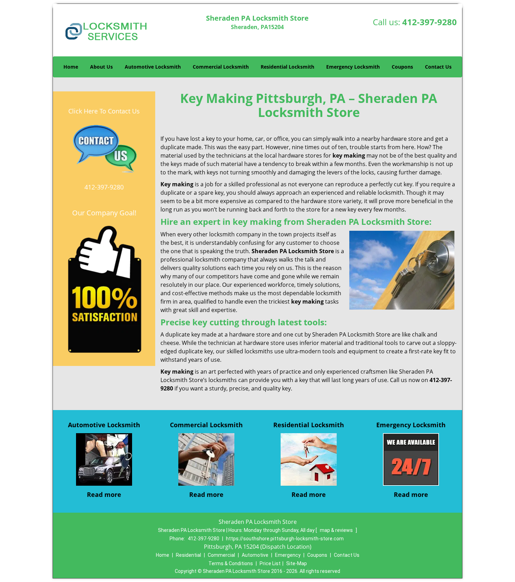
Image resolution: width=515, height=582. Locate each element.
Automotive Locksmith (153, 66)
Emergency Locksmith (353, 66)
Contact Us (438, 66)
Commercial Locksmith (221, 66)
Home (70, 66)
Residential (188, 555)
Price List (270, 563)
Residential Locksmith (287, 66)
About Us (101, 66)
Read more (104, 494)
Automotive (255, 555)
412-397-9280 (429, 22)
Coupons (402, 66)
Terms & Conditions (230, 563)
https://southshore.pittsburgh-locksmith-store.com (285, 538)
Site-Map (296, 563)
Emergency (288, 555)
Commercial (221, 555)
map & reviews (337, 530)
